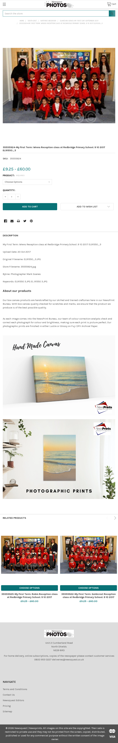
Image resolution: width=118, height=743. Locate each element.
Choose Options (29, 587)
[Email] (12, 221)
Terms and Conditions (15, 689)
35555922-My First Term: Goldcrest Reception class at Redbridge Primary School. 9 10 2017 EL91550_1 (88, 597)
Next (114, 518)
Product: (14, 175)
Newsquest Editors (13, 700)
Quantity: (9, 190)
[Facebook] (5, 221)
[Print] (18, 221)
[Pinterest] (31, 221)
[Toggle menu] (4, 4)
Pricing (7, 705)
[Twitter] (25, 221)
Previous (107, 518)
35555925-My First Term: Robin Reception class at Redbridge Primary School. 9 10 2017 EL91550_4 (29, 597)
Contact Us (9, 694)
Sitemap (7, 711)
